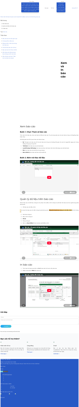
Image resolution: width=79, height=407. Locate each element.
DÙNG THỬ (74, 8)
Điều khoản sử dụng (7, 389)
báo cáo (5, 31)
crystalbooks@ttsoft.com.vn (10, 369)
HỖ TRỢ (52, 8)
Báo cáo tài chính (27, 16)
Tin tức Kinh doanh (61, 9)
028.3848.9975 (9, 366)
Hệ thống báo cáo (35, 16)
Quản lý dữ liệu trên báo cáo (9, 26)
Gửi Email (55, 353)
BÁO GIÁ (46, 8)
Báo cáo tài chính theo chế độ (9, 49)
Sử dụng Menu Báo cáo (8, 40)
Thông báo (61, 4)
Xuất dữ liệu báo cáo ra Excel (9, 47)
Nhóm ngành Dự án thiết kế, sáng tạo (30, 7)
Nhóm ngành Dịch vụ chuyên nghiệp (30, 9)
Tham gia (29, 352)
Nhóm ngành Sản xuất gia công (30, 4)
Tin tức (6, 380)
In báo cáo (4, 28)
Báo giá (6, 377)
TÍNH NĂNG (31, 1)
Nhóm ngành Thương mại (30, 10)
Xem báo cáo (5, 23)
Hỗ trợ (21, 16)
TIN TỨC (62, 1)
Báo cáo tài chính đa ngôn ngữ (9, 38)
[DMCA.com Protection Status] (4, 371)
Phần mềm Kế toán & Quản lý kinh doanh (10, 16)
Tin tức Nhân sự (61, 10)
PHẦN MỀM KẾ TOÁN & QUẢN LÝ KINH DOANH (10, 1)
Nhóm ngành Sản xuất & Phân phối (30, 5)
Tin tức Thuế (61, 5)
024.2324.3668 (5, 387)
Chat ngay (3, 353)
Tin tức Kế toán (60, 7)
